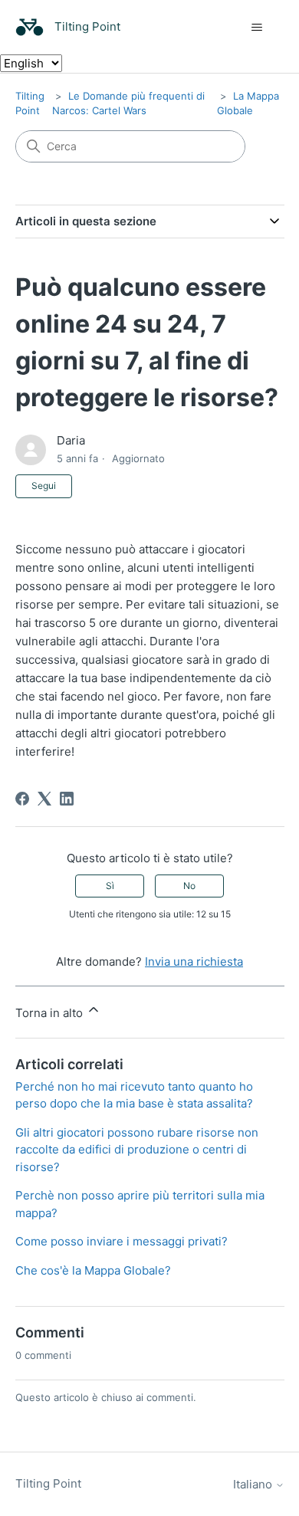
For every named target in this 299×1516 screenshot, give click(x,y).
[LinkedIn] (67, 799)
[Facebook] (22, 799)
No (189, 885)
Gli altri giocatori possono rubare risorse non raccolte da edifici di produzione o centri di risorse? (136, 1149)
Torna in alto (50, 1013)
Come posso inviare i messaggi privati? (121, 1241)
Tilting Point (48, 1483)
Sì (110, 885)
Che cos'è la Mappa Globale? (93, 1270)
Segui (43, 485)
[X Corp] (44, 799)
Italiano (254, 1484)
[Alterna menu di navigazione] (257, 27)
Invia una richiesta (194, 961)
